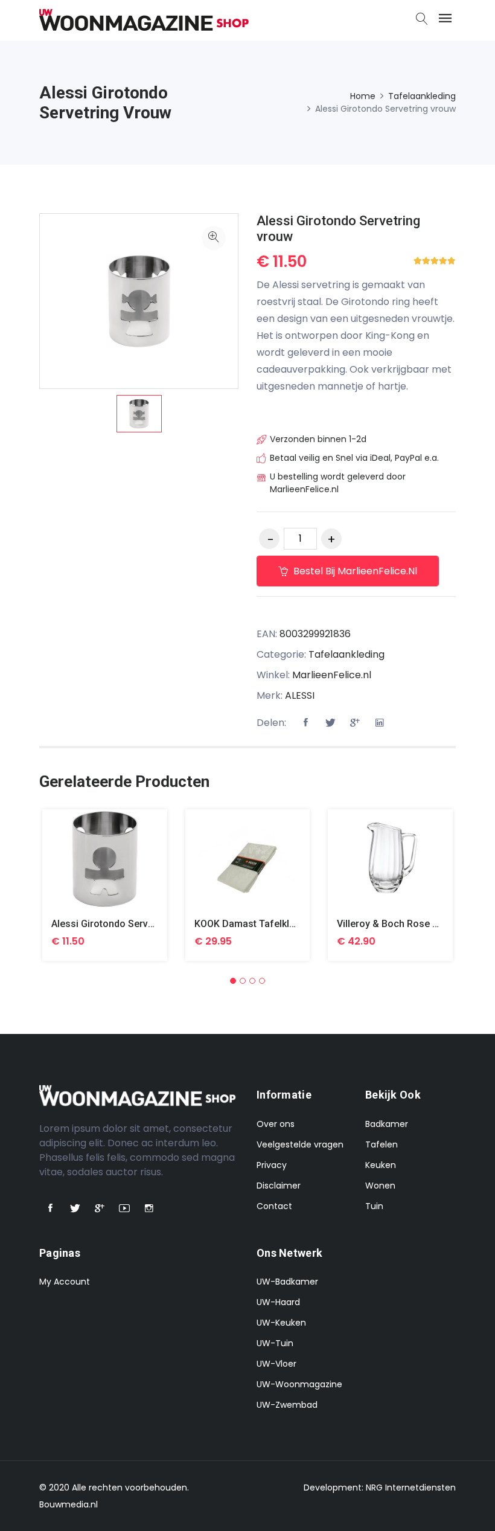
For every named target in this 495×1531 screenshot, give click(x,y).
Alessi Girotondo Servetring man (123, 923)
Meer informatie (105, 868)
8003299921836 (315, 634)
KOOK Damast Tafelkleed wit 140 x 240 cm (289, 923)
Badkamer (386, 1124)
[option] (139, 413)
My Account (64, 1282)
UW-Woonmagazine (299, 1384)
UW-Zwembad (287, 1405)
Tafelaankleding (422, 96)
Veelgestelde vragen (300, 1144)
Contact (274, 1206)
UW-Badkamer (287, 1282)
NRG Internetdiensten (411, 1487)
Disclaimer (279, 1186)
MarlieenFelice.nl (331, 675)
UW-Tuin (275, 1343)
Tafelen (381, 1144)
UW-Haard (278, 1302)
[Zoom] (214, 238)
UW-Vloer (276, 1364)
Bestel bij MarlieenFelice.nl (354, 571)
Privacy (272, 1165)
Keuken (380, 1165)
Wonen (380, 1186)
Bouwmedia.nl (68, 1504)
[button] (233, 981)
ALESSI (300, 695)
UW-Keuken (281, 1323)
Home (362, 96)
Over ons (276, 1124)
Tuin (374, 1206)
